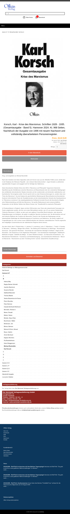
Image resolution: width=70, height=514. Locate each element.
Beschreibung (7, 171)
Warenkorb (42, 17)
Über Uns (5, 431)
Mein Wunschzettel (8, 452)
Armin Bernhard (8, 335)
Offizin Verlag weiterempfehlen (11, 500)
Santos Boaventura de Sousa (12, 298)
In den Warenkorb (34, 153)
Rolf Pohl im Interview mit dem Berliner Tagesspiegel (27, 466)
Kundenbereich (7, 447)
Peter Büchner (8, 304)
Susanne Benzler (9, 290)
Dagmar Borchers (9, 337)
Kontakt (5, 439)
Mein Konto (29, 17)
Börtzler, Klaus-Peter (10, 318)
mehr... (5, 470)
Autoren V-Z (5, 371)
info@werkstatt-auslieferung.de (31, 410)
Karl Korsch (5, 270)
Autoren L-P (5, 365)
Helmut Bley (7, 281)
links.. (4, 436)
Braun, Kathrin (8, 332)
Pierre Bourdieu (8, 301)
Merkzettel (34, 159)
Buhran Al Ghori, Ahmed (11, 329)
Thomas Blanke (8, 295)
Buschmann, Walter (9, 321)
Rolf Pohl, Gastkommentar (19, 483)
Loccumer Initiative (7, 377)
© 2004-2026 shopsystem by (35, 511)
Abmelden (6, 456)
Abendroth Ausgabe (8, 374)
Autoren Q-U (6, 368)
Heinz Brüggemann (9, 343)
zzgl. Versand (64, 140)
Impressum (6, 438)
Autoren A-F (6, 273)
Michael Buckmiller (10, 346)
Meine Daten (6, 450)
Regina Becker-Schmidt (11, 284)
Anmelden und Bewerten (34, 256)
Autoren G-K (5, 363)
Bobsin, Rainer (8, 315)
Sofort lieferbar (63, 143)
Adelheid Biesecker (9, 292)
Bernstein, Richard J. (10, 309)
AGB (4, 434)
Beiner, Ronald (8, 312)
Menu (3, 25)
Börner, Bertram (8, 326)
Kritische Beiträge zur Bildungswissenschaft (14, 267)
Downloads (6, 432)
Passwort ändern (7, 454)
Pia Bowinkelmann (9, 340)
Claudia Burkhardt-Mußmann (12, 307)
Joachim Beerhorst (9, 287)
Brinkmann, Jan (8, 323)
